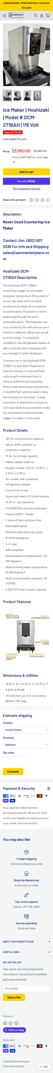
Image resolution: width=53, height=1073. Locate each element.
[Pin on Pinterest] (37, 199)
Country (8, 722)
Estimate (13, 771)
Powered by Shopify (13, 1066)
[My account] (41, 15)
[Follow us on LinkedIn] (16, 1023)
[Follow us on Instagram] (11, 1023)
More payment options (26, 188)
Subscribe (14, 997)
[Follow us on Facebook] (5, 1023)
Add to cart (26, 172)
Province (8, 737)
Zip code (8, 752)
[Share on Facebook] (31, 199)
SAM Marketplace (15, 139)
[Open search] (36, 15)
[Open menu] (4, 16)
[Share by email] (48, 199)
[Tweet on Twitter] (42, 199)
